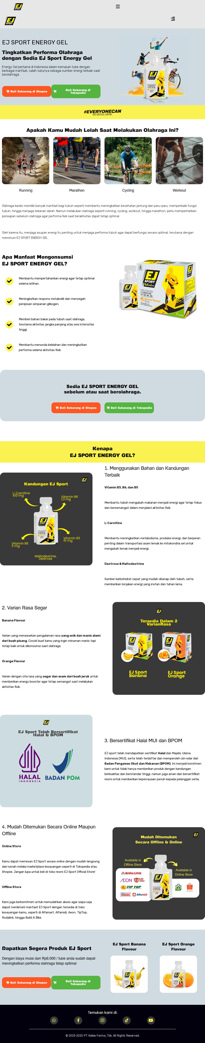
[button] (118, 6)
